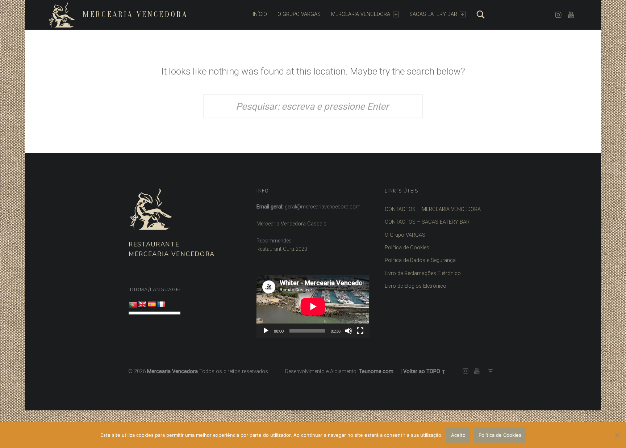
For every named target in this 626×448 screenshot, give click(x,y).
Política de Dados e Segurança (420, 260)
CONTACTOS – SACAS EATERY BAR (427, 222)
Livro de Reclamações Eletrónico (423, 273)
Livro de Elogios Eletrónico (415, 286)
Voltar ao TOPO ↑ (424, 371)
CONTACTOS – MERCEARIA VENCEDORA (433, 209)
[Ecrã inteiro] (360, 330)
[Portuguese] (133, 305)
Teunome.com (376, 371)
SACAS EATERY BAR (433, 14)
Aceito (458, 435)
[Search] (480, 14)
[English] (142, 304)
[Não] (617, 435)
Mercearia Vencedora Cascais (291, 224)
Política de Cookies (407, 248)
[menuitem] (260, 14)
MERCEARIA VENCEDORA (360, 14)
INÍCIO (260, 14)
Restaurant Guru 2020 (281, 249)
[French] (161, 304)
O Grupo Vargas (299, 14)
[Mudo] (348, 330)
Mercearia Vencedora (135, 14)
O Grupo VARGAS (405, 235)
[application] (312, 306)
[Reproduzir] (266, 330)
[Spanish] (151, 304)
